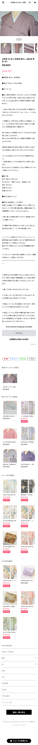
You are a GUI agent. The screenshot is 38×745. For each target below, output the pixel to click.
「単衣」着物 (6, 696)
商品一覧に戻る (19, 712)
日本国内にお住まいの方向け (19, 339)
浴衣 (3, 677)
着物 (3, 658)
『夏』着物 (5, 683)
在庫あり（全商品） (8, 652)
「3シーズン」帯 (7, 702)
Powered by (16, 725)
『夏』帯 (4, 690)
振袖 (3, 671)
